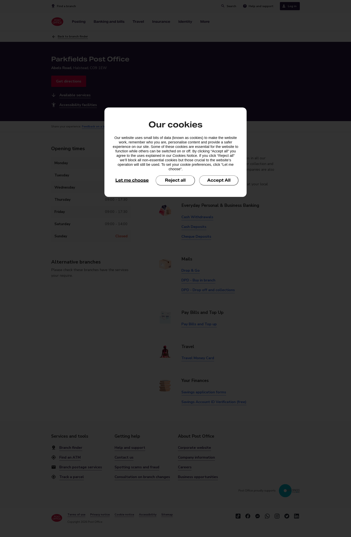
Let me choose (132, 180)
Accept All (219, 180)
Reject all (175, 180)
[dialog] (175, 152)
